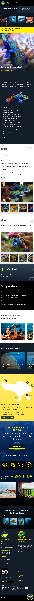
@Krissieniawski (20, 575)
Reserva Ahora (30, 597)
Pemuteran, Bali (8, 70)
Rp (3, 335)
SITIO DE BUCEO (6, 64)
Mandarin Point (27, 86)
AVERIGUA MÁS (7, 418)
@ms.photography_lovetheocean (23, 572)
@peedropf (20, 577)
